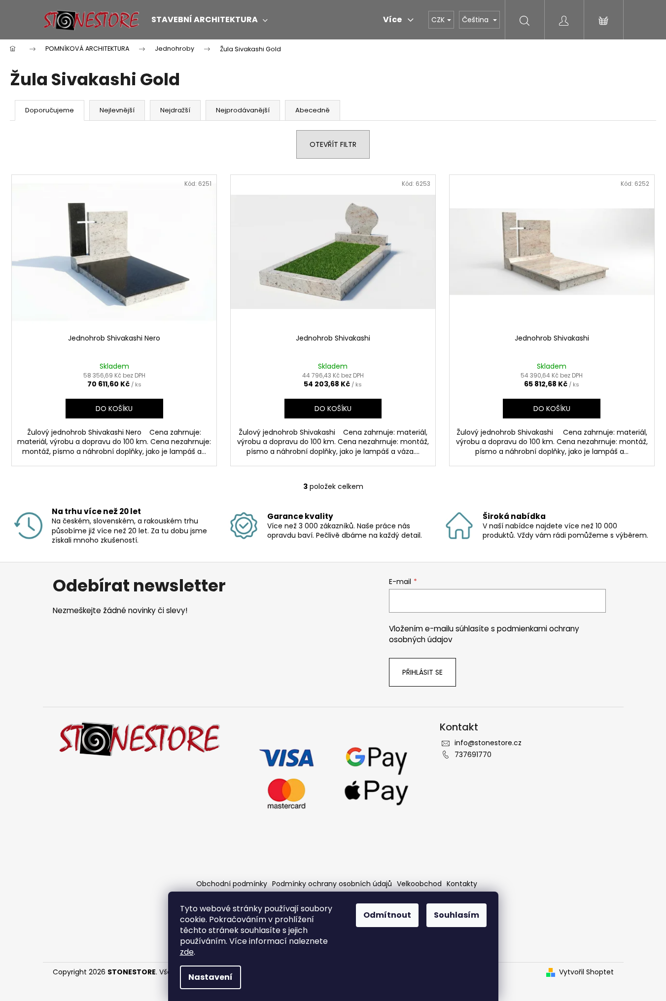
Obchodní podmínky (231, 884)
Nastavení (210, 977)
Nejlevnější (117, 110)
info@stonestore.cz (488, 743)
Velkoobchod (419, 884)
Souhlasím (456, 915)
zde (187, 952)
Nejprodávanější (243, 110)
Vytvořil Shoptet (586, 972)
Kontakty (462, 884)
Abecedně (312, 110)
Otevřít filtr (333, 144)
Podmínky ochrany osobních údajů (332, 884)
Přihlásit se (422, 672)
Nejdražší (175, 110)
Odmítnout (387, 915)
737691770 (473, 754)
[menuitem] (209, 19)
